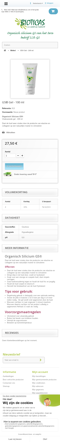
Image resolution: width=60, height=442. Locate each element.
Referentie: (6, 108)
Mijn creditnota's (38, 383)
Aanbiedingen (8, 376)
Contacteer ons (9, 383)
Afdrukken (10, 132)
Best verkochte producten (13, 380)
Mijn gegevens (38, 390)
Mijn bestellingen (39, 376)
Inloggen (50, 3)
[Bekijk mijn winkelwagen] (53, 11)
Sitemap (6, 386)
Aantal (7, 152)
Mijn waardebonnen (40, 393)
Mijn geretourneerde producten (44, 380)
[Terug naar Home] (5, 50)
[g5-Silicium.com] (30, 23)
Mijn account (40, 372)
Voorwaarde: (7, 112)
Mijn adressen (37, 386)
